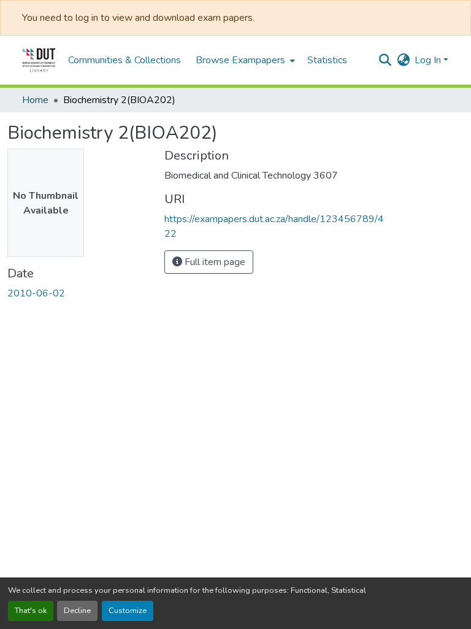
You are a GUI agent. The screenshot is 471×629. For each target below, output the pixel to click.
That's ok (31, 610)
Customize (128, 610)
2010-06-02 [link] (36, 293)
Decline (77, 610)
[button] (39, 60)
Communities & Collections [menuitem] (124, 60)
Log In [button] (429, 60)
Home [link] (35, 100)
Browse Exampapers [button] (240, 60)
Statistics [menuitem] (327, 60)
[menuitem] (244, 60)
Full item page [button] (213, 262)
